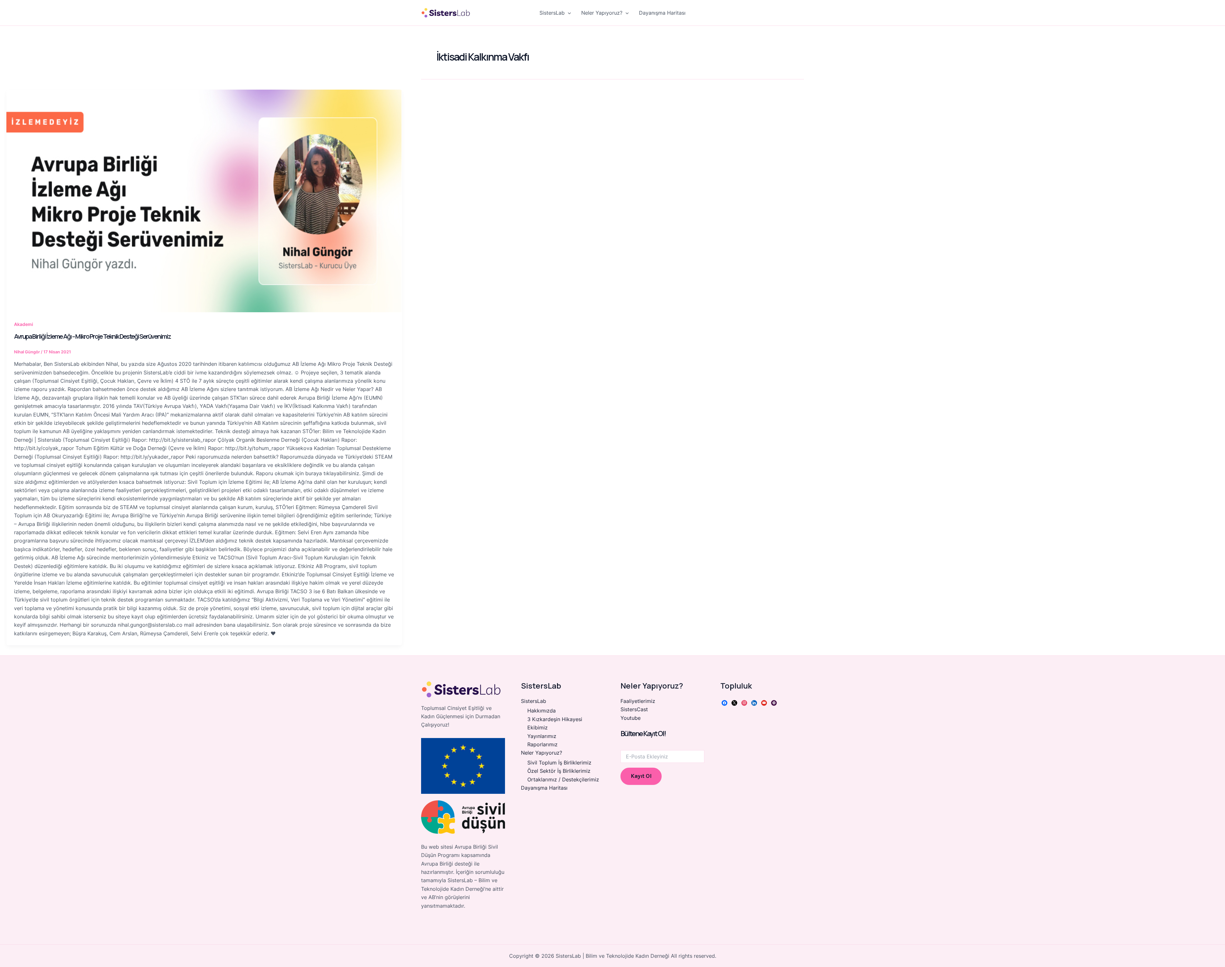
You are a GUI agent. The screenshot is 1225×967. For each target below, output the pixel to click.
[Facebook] (724, 702)
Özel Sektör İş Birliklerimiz (558, 771)
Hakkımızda (541, 710)
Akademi (23, 324)
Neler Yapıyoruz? (601, 13)
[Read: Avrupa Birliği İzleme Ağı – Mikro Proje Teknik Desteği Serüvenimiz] (204, 201)
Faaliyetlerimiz (637, 701)
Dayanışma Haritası (662, 13)
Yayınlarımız (541, 736)
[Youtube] (764, 702)
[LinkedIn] (754, 702)
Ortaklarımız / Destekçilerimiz (563, 779)
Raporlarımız (542, 744)
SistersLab (552, 13)
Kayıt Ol (641, 775)
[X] (734, 702)
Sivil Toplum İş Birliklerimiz (559, 762)
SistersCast (634, 709)
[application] (568, 13)
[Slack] (774, 702)
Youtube (630, 718)
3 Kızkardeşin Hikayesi (554, 719)
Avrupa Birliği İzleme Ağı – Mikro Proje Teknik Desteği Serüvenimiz (92, 336)
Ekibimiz (537, 727)
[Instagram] (744, 702)
